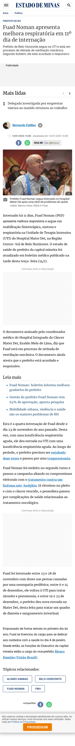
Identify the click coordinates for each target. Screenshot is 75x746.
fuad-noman (15, 688)
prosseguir (37, 727)
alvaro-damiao (17, 678)
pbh (38, 688)
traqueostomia (58, 458)
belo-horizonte (50, 678)
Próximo (70, 93)
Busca (69, 5)
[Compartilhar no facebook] (19, 143)
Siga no (38, 143)
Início (5, 13)
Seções (6, 5)
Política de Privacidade (23, 722)
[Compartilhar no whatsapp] (27, 143)
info (40, 125)
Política (18, 13)
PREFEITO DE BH (12, 21)
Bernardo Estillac (24, 125)
